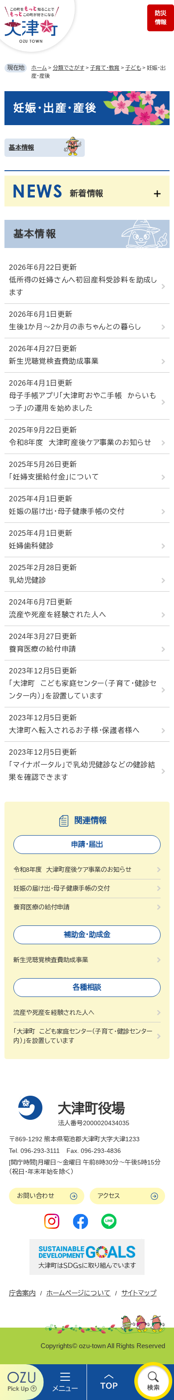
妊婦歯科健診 (31, 546)
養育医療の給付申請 (42, 649)
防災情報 (160, 17)
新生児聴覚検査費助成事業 (54, 361)
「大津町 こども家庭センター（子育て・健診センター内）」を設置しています (83, 690)
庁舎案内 (22, 1293)
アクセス (109, 1195)
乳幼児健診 (27, 580)
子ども (133, 68)
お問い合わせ (35, 1195)
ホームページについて (78, 1293)
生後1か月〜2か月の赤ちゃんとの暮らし (75, 327)
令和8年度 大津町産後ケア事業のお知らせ (80, 442)
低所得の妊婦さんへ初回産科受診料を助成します (83, 286)
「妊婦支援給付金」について (54, 477)
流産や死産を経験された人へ (57, 614)
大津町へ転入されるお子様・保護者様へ (74, 730)
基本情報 (21, 147)
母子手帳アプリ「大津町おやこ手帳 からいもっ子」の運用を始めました (83, 402)
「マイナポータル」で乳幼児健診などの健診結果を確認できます (82, 771)
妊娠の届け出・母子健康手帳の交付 (67, 511)
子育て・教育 (105, 68)
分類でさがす (68, 68)
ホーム (39, 68)
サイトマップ (139, 1293)
